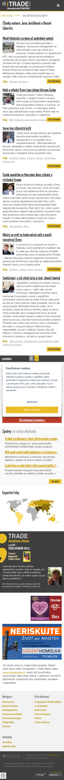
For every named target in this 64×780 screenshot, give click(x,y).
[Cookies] (3, 776)
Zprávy (19, 431)
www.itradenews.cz (14, 672)
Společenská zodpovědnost (38, 341)
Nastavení (32, 402)
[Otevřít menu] (58, 5)
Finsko (22, 158)
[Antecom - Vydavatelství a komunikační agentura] (11, 756)
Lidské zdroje (26, 269)
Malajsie (13, 81)
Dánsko (39, 158)
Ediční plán (40, 710)
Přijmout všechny (32, 410)
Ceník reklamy (42, 722)
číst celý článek (54, 81)
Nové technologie (11, 718)
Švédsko (13, 158)
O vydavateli (41, 706)
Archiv (37, 718)
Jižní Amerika (16, 226)
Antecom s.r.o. (54, 755)
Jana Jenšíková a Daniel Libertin (35, 15)
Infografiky (8, 722)
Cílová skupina (42, 714)
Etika (56, 341)
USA (11, 341)
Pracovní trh (9, 161)
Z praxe (6, 726)
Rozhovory (8, 702)
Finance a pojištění (12, 714)
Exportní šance (10, 706)
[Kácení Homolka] (32, 642)
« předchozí (6, 358)
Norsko (30, 158)
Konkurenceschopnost (26, 119)
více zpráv (55, 481)
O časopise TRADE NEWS (47, 702)
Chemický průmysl (12, 344)
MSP (11, 119)
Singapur (23, 81)
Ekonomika (49, 158)
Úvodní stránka (7, 15)
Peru (26, 226)
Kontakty (7, 742)
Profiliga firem (9, 710)
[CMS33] (41, 774)
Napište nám (9, 746)
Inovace (43, 119)
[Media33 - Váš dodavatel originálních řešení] (55, 775)
